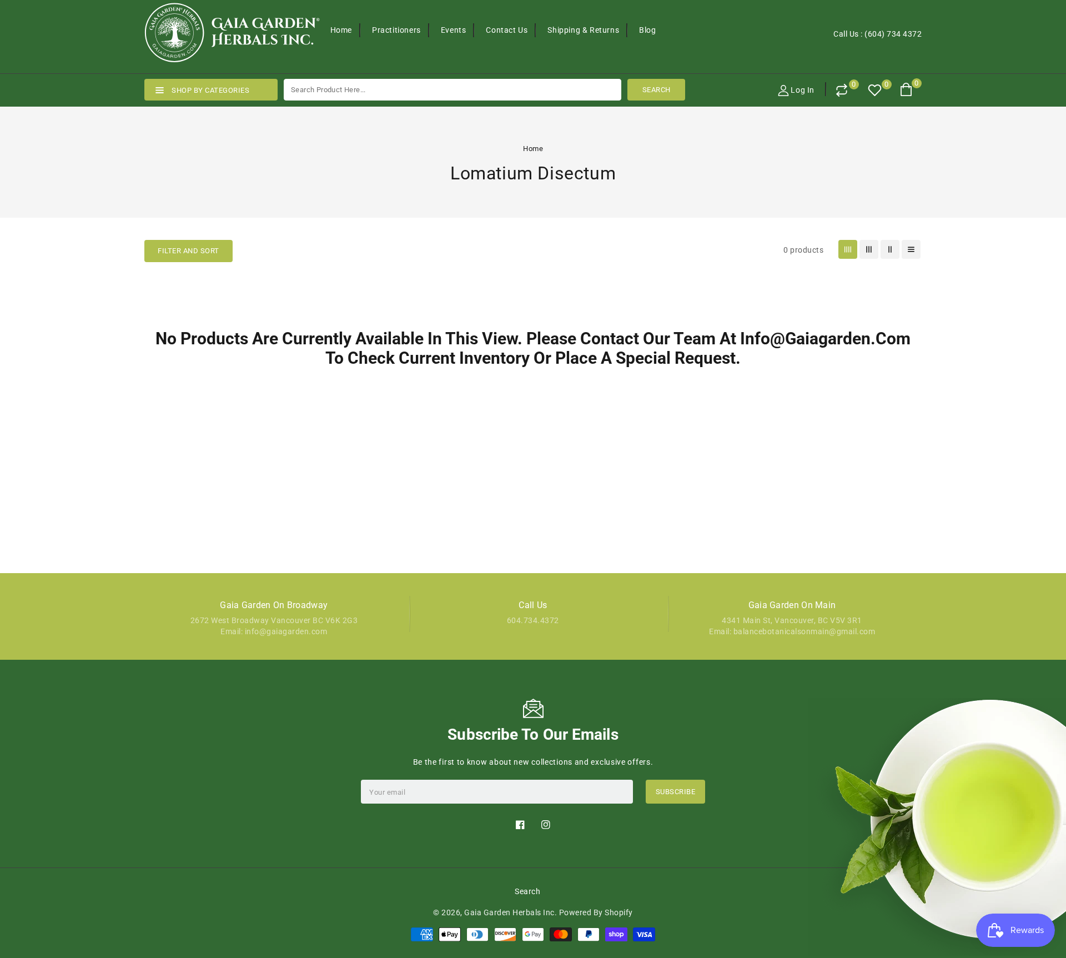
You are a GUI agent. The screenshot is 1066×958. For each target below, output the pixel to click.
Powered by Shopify (596, 912)
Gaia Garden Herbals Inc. (510, 912)
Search (527, 891)
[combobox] (452, 90)
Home (533, 148)
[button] (188, 251)
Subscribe (676, 792)
